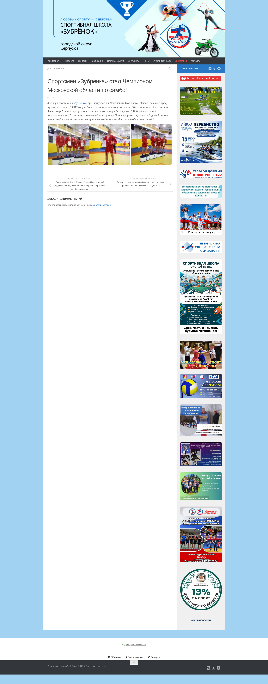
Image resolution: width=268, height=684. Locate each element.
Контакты (195, 61)
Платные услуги (115, 61)
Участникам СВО (162, 61)
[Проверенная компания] (134, 644)
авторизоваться (102, 205)
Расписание (97, 61)
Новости (69, 61)
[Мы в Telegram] (219, 68)
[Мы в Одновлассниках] (214, 68)
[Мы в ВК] (210, 68)
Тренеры (82, 61)
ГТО (147, 61)
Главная (54, 61)
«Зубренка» (80, 103)
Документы (133, 61)
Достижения (55, 68)
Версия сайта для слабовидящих (202, 78)
